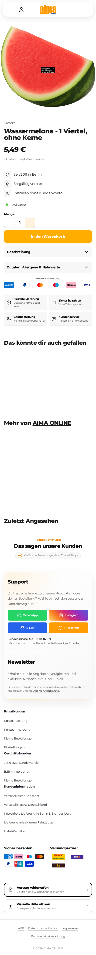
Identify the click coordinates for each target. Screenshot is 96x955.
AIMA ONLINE (52, 423)
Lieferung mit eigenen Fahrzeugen (29, 822)
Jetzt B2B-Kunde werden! (22, 762)
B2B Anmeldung (16, 771)
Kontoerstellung (15, 720)
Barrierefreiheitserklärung (48, 936)
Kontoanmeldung (17, 729)
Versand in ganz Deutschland (25, 804)
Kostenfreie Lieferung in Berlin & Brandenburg (37, 813)
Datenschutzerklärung (46, 690)
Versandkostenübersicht (21, 796)
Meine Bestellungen (19, 738)
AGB (21, 928)
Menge (9, 214)
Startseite (9, 123)
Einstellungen (14, 747)
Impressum (70, 928)
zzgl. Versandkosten (32, 159)
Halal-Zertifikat (15, 831)
